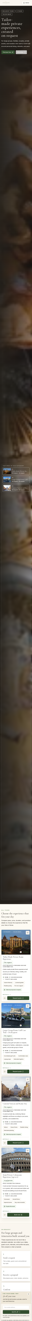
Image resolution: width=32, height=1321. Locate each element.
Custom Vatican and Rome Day (15, 1104)
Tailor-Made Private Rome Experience (13, 958)
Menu (27, 2)
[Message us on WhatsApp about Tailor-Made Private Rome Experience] (5, 998)
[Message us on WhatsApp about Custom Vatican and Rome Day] (5, 1143)
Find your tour (7, 52)
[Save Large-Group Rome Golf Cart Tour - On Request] (28, 1006)
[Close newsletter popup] (28, 1294)
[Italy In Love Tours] (6, 3)
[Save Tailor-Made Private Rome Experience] (28, 933)
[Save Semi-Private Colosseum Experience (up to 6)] (28, 1151)
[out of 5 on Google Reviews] (24, 952)
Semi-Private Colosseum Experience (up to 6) (12, 1176)
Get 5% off (15, 1312)
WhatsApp (20, 52)
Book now (17, 1214)
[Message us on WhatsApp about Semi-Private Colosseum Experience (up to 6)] (5, 1215)
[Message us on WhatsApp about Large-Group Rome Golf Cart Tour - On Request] (5, 1071)
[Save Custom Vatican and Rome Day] (28, 1079)
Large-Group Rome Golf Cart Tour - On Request (14, 1031)
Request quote (17, 998)
